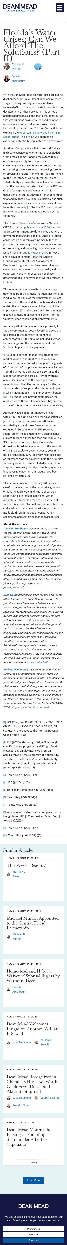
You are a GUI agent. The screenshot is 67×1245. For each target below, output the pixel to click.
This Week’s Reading (26, 865)
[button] (33, 1180)
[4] (28, 207)
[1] (35, 128)
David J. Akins (21, 1105)
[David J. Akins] (9, 1105)
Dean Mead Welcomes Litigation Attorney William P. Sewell (33, 1028)
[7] (56, 319)
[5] (54, 297)
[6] (21, 310)
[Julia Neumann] (9, 1042)
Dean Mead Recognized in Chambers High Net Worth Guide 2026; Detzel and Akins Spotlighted (32, 1084)
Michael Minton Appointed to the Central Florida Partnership (33, 923)
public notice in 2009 (35, 252)
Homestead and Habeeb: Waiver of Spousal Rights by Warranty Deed (33, 976)
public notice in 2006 (37, 227)
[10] (5, 396)
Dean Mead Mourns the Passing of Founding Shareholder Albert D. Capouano (29, 1137)
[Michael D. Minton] (6, 66)
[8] (22, 339)
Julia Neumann (22, 1042)
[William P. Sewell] (36, 1042)
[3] (46, 190)
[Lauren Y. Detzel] (36, 1097)
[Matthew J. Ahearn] (8, 873)
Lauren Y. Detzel (50, 1097)
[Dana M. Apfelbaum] (6, 78)
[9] (37, 375)
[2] (43, 177)
